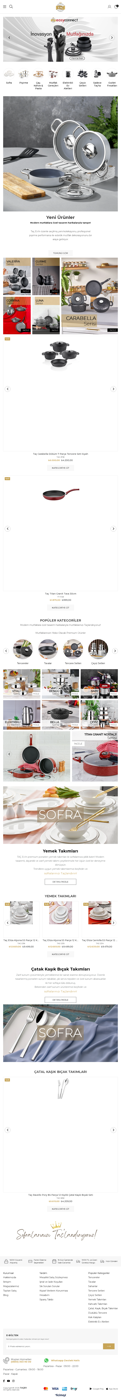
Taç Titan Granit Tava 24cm (60, 593)
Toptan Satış (10, 1290)
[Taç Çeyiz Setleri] (99, 715)
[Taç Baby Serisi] (99, 684)
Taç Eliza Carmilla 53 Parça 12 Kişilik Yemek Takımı (100, 940)
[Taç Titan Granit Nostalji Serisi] (60, 756)
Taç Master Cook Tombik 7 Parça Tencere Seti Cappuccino (60, 453)
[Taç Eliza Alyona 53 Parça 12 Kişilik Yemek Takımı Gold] (61, 919)
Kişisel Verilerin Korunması (54, 1290)
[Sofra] (60, 815)
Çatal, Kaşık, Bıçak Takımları (103, 1308)
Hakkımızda (9, 1277)
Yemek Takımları (97, 1299)
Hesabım (44, 1295)
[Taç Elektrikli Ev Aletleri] (21, 715)
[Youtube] (8, 1381)
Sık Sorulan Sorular (50, 1286)
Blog (5, 1295)
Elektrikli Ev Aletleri (98, 1321)
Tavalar (92, 1281)
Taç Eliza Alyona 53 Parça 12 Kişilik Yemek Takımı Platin (21, 940)
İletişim (7, 1281)
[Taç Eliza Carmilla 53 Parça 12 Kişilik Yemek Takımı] (100, 919)
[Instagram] (13, 1381)
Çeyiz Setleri (95, 1295)
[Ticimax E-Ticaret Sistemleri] (60, 1395)
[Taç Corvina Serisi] (17, 315)
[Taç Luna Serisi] (46, 315)
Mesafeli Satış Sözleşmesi (54, 1277)
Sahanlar (93, 1286)
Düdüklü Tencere (97, 1312)
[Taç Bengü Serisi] (60, 684)
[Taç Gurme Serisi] (46, 276)
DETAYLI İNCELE (60, 882)
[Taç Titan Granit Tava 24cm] (60, 533)
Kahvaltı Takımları (97, 1304)
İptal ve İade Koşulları (51, 1281)
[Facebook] (4, 1381)
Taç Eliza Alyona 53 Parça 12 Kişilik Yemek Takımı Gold (61, 940)
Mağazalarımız (11, 1286)
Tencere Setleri (96, 1290)
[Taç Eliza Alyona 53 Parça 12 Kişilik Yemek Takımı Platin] (21, 919)
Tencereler (94, 1277)
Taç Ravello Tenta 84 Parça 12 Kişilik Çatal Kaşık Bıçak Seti (61, 1195)
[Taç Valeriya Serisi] (17, 276)
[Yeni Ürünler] (60, 153)
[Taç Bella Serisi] (60, 715)
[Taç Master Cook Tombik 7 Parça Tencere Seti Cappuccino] (60, 393)
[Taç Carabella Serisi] (89, 296)
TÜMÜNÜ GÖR (60, 253)
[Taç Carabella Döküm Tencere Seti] (60, 39)
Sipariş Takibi (46, 1299)
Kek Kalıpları (94, 1317)
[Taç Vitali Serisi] (21, 684)
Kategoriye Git (60, 468)
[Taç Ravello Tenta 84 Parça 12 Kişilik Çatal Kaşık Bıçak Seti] (60, 1134)
